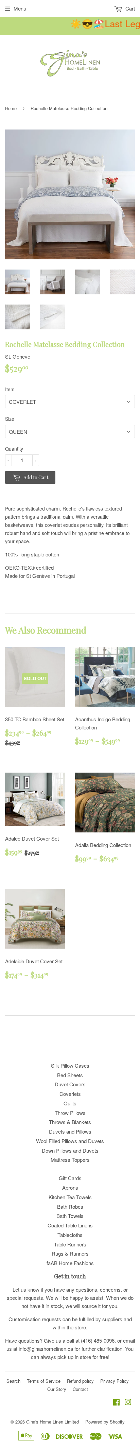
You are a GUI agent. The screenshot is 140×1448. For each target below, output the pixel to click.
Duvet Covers (70, 1084)
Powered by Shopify (105, 1421)
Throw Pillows (70, 1112)
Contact (80, 1389)
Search (13, 1381)
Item (10, 389)
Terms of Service (43, 1381)
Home (11, 108)
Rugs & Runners (70, 1253)
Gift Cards (70, 1178)
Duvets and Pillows (70, 1131)
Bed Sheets (70, 1075)
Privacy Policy (114, 1381)
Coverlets (70, 1093)
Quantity (14, 448)
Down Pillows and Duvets (70, 1150)
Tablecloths (70, 1234)
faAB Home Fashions (70, 1262)
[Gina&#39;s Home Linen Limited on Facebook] (116, 1402)
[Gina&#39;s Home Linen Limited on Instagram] (128, 1402)
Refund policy (80, 1381)
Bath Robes (70, 1206)
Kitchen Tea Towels (70, 1197)
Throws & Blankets (70, 1121)
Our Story (56, 1389)
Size (9, 418)
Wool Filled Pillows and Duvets (70, 1140)
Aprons (70, 1187)
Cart (129, 8)
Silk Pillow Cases (70, 1065)
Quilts (70, 1103)
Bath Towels (70, 1215)
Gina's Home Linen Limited (52, 1421)
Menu (20, 8)
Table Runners (70, 1244)
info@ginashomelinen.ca (46, 1348)
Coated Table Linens (70, 1225)
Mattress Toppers (70, 1159)
